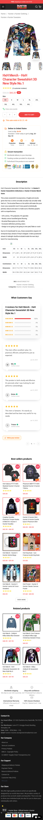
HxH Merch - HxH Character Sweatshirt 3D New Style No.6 (11, 669)
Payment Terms (7, 768)
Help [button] (39, 817)
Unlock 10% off (4, 810)
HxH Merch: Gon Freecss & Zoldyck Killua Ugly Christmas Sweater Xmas (31, 635)
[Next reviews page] (38, 444)
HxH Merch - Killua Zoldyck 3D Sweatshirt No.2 (30, 669)
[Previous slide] (4, 40)
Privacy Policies (7, 749)
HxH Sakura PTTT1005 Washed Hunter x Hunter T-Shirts (11, 486)
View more (21, 599)
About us (5, 742)
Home (3, 14)
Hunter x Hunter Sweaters (11, 17)
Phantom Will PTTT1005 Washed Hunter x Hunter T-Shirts (31, 486)
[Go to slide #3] (29, 66)
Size (4, 96)
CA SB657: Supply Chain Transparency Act (16, 755)
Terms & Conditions (8, 745)
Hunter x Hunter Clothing (17, 14)
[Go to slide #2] (17, 66)
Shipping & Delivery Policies (11, 765)
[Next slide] (38, 40)
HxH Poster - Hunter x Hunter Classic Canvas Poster (30, 586)
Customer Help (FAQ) (9, 778)
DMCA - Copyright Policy (10, 752)
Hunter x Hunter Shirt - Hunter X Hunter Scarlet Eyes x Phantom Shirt (31, 519)
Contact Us (5, 774)
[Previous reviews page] (28, 444)
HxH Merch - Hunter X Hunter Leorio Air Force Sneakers (10, 586)
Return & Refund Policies (10, 771)
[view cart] (40, 6)
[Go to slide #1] (6, 66)
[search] (36, 6)
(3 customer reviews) (19, 88)
